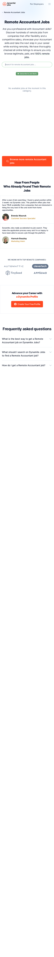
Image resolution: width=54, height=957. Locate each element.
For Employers (37, 4)
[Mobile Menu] (49, 4)
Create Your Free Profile (29, 304)
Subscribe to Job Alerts (28, 74)
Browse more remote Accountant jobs (28, 161)
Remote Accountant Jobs (14, 12)
